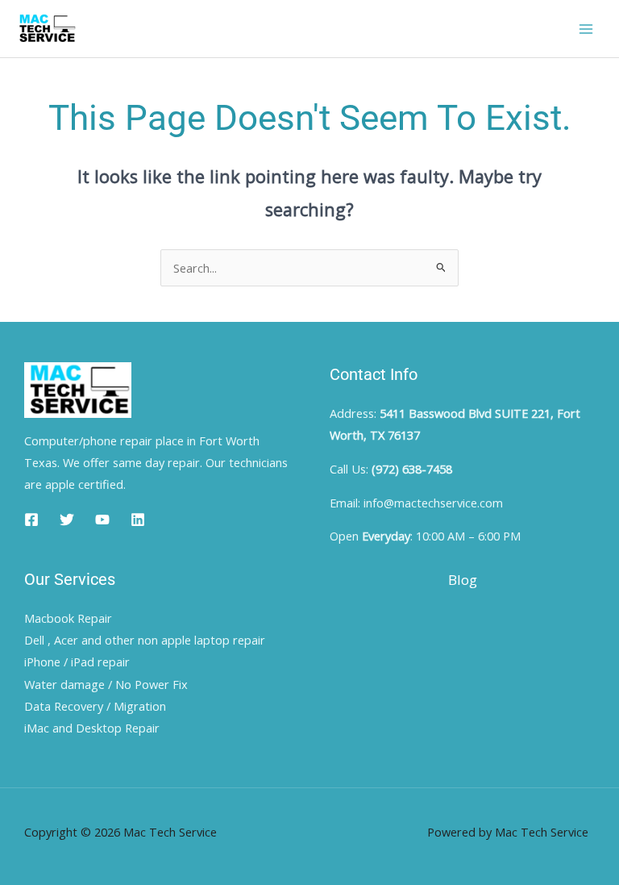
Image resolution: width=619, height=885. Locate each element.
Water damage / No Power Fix (106, 684)
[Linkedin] (138, 519)
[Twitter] (67, 519)
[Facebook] (31, 519)
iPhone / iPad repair (77, 661)
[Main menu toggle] (586, 29)
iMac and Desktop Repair (92, 728)
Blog (462, 579)
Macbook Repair (68, 618)
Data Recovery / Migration (95, 706)
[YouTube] (102, 519)
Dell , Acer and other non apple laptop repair (144, 640)
